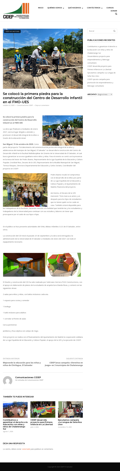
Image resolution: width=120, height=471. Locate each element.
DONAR (114, 11)
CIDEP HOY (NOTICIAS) (12, 31)
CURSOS (110, 8)
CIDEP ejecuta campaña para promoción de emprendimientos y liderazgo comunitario (100, 82)
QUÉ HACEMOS (74, 8)
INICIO (40, 8)
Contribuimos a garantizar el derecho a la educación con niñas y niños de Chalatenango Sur (102, 49)
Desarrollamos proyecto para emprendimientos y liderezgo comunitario (98, 59)
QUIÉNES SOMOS (54, 8)
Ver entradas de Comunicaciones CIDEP (29, 380)
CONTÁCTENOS (93, 8)
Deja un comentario (42, 105)
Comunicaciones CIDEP (25, 105)
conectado (26, 449)
